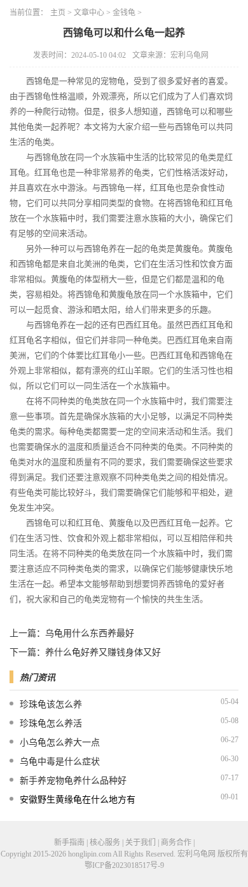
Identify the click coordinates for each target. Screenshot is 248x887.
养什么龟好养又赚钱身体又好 (103, 652)
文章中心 (89, 12)
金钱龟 (124, 12)
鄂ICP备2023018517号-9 (124, 865)
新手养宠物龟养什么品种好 (73, 780)
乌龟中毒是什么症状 (60, 761)
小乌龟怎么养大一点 (60, 742)
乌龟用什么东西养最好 (89, 633)
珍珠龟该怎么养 (51, 704)
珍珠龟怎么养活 (51, 723)
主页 (57, 12)
